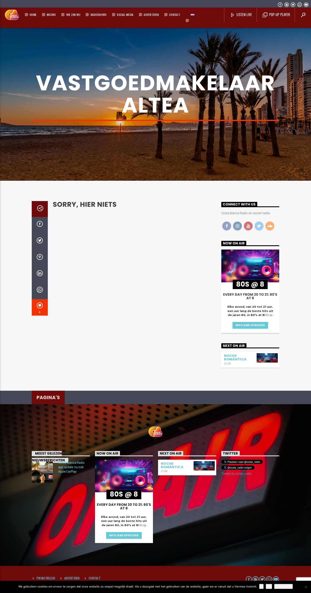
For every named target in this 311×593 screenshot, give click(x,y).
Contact (174, 14)
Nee (269, 586)
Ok (261, 586)
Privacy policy (283, 586)
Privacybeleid (46, 578)
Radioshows (99, 14)
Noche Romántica (235, 357)
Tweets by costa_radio (236, 473)
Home (33, 14)
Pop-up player (279, 14)
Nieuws (51, 14)
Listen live (244, 14)
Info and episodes (250, 325)
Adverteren (151, 14)
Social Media (125, 14)
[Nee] (306, 587)
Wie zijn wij (73, 14)
